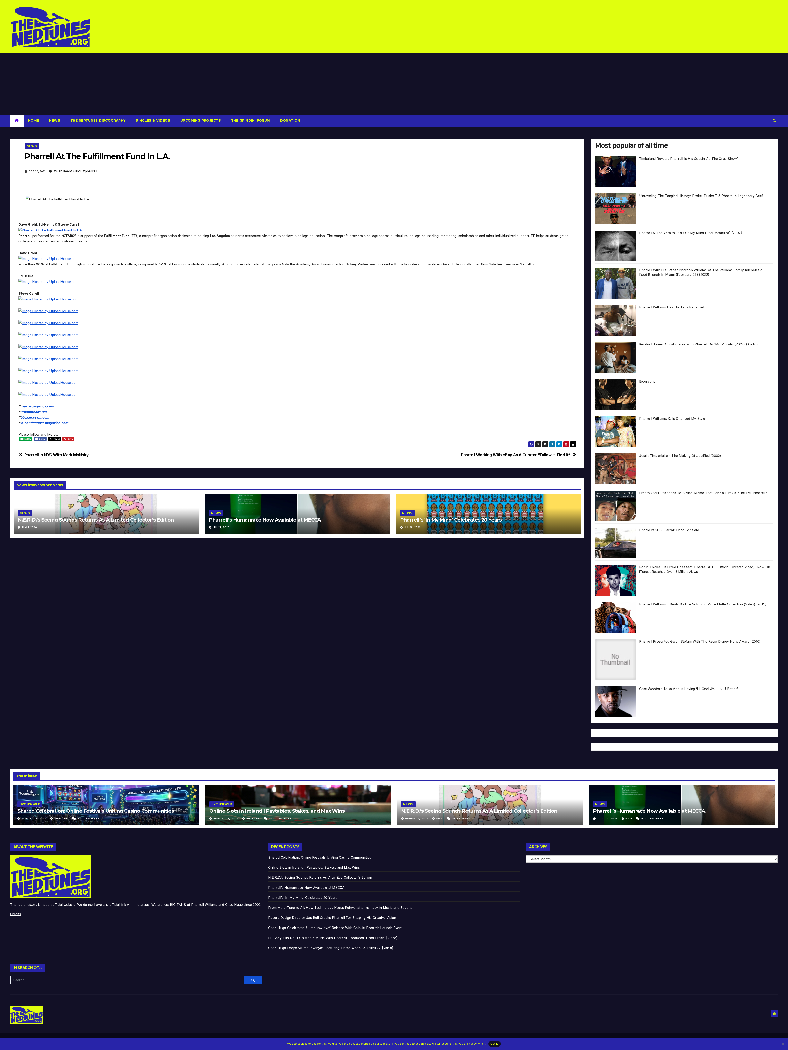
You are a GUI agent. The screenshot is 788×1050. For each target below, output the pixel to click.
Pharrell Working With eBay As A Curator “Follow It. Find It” (515, 455)
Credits (15, 914)
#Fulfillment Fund (67, 171)
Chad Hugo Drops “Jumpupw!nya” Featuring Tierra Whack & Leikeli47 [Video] (330, 948)
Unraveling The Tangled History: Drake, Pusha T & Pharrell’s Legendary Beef (701, 196)
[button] (774, 121)
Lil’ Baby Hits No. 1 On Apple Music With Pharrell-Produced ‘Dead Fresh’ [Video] (333, 938)
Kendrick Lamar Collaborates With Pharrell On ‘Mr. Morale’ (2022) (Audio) (698, 344)
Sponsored (29, 804)
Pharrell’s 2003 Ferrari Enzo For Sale (669, 530)
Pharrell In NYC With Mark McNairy (56, 455)
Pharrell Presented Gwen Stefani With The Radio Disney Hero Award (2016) (700, 641)
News (54, 120)
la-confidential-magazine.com (44, 423)
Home (33, 120)
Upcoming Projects (200, 120)
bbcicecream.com (34, 417)
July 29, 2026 (608, 818)
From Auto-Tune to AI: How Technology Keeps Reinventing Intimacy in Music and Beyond (340, 908)
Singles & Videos (152, 120)
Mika (440, 818)
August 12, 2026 (226, 818)
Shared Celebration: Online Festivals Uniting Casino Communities (95, 811)
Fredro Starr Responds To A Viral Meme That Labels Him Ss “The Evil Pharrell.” (703, 493)
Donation (289, 120)
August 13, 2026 (34, 818)
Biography (647, 381)
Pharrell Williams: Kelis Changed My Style (672, 418)
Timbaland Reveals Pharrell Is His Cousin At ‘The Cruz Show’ (688, 159)
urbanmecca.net (33, 412)
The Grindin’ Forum (250, 120)
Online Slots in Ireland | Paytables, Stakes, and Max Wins (277, 811)
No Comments (89, 818)
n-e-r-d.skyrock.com (37, 406)
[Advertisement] (394, 84)
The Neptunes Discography (97, 120)
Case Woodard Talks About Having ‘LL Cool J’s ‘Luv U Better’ (688, 689)
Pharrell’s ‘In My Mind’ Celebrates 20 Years (451, 520)
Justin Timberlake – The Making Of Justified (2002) (680, 456)
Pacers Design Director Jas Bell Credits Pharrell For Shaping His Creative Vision (332, 918)
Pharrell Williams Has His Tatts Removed (671, 307)
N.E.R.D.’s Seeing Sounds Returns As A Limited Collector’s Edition (96, 520)
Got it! (494, 1043)
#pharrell (90, 171)
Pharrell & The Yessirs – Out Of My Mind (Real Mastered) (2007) (690, 233)
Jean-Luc (61, 818)
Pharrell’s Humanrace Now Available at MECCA (265, 520)
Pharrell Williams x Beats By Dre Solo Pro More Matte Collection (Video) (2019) (703, 604)
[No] (783, 1044)
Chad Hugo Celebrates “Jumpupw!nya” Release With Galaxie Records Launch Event (335, 928)
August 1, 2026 (417, 818)
